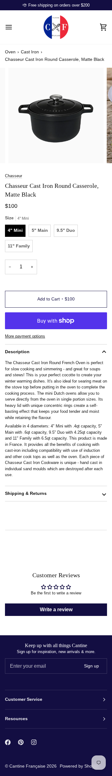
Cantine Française (28, 766)
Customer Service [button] (23, 699)
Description (17, 351)
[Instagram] (34, 742)
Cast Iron (30, 52)
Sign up (91, 666)
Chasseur (13, 175)
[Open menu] (14, 27)
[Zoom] (20, 151)
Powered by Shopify (79, 766)
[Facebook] (8, 742)
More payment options (25, 336)
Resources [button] (16, 718)
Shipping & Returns (26, 493)
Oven (10, 52)
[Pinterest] (21, 742)
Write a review (56, 609)
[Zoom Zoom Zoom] (56, 115)
